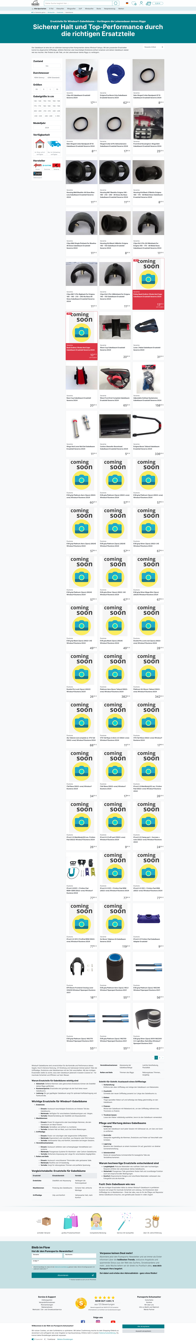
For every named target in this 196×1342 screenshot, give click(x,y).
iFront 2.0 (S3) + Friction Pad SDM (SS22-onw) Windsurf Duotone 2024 (147, 888)
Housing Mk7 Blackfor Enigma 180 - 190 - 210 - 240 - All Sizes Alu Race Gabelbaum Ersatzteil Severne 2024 (114, 193)
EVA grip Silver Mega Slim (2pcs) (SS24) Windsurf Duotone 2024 (146, 592)
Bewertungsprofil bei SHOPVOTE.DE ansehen (104, 1307)
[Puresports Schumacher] (35, 3)
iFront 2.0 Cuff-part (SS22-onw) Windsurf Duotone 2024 (112, 837)
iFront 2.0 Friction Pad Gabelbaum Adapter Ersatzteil (146, 939)
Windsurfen (89, 9)
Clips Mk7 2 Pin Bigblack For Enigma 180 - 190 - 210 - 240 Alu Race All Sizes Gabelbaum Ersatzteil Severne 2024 (81, 296)
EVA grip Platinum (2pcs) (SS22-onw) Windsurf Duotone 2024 (115, 495)
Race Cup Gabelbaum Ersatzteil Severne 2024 (79, 398)
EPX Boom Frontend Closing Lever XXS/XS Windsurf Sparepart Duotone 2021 (81, 988)
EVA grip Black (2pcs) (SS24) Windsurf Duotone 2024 (111, 640)
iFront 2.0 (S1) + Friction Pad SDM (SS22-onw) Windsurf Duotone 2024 (114, 888)
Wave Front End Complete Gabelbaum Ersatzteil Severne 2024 (115, 398)
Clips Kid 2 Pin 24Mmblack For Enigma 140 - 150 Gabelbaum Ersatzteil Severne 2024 (115, 295)
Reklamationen (47, 1307)
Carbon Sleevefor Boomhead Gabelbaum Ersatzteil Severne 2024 (114, 446)
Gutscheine (149, 1300)
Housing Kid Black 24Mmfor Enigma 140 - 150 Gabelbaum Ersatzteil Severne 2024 (114, 244)
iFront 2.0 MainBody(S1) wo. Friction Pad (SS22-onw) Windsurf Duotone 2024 (147, 787)
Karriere (149, 1302)
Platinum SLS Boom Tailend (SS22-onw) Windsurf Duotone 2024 (146, 689)
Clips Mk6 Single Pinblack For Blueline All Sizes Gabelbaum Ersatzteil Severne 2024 (81, 244)
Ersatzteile (60, 12)
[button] (155, 3)
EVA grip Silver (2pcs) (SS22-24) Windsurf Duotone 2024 (146, 543)
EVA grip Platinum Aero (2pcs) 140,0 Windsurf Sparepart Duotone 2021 (114, 987)
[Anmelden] (141, 3)
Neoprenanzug (109, 9)
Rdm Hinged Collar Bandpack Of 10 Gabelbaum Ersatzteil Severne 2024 (80, 143)
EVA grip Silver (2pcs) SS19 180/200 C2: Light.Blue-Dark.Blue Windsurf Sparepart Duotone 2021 (147, 1039)
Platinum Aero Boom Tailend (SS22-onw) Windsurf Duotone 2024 (114, 689)
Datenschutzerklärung (107, 1333)
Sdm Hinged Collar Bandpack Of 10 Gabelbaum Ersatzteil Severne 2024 (147, 95)
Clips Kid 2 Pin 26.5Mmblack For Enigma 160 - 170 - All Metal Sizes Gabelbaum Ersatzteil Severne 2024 (147, 244)
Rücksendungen (47, 1305)
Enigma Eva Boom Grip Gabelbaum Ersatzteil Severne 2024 (113, 95)
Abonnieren (63, 1275)
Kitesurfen (60, 9)
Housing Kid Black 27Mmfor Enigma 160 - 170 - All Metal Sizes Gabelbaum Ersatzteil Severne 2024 (148, 193)
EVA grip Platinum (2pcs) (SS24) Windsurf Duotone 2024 (112, 543)
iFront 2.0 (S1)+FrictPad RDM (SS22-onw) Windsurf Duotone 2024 (81, 939)
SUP (80, 9)
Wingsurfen (71, 9)
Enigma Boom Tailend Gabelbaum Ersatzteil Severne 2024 (146, 446)
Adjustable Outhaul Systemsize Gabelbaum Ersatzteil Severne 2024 (147, 398)
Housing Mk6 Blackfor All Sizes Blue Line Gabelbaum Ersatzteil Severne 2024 (80, 193)
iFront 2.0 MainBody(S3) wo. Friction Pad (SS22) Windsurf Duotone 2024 (81, 837)
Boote (99, 9)
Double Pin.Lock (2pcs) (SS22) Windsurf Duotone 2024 (79, 689)
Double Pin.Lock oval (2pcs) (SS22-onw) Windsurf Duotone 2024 (147, 640)
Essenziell (38, 1339)
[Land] (127, 3)
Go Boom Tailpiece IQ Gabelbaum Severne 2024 (113, 939)
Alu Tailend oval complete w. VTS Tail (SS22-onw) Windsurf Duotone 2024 (81, 737)
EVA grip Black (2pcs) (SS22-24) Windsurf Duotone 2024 (79, 640)
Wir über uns (149, 1305)
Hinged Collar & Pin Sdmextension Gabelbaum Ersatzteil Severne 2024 (114, 143)
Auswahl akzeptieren (143, 1331)
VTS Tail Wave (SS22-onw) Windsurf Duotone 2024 (147, 737)
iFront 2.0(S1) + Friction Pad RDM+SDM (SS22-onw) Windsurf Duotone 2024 (80, 889)
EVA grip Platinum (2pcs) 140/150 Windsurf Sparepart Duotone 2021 (113, 1038)
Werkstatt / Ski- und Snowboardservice (47, 1309)
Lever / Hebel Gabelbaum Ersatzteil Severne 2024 (146, 347)
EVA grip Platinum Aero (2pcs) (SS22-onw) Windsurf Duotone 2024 (81, 495)
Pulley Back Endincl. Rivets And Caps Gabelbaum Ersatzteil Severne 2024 (147, 294)
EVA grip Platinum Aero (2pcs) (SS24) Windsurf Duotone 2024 (81, 543)
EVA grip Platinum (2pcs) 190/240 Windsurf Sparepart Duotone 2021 (146, 987)
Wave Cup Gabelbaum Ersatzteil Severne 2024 (112, 347)
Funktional (51, 1339)
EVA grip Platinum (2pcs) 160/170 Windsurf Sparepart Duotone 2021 (80, 1038)
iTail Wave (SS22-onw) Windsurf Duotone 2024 (113, 786)
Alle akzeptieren (143, 1326)
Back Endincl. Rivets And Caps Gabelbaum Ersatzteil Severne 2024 (80, 347)
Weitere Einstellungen (65, 1339)
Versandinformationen (47, 1302)
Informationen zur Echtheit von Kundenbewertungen (104, 1310)
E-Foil (51, 9)
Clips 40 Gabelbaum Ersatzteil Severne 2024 (78, 95)
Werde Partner (149, 1309)
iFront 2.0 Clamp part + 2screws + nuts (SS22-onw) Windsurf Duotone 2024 (147, 838)
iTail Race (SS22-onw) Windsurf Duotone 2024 (79, 786)
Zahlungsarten (47, 1300)
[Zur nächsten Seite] (162, 1058)
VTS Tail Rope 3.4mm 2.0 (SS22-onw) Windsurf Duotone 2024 (114, 737)
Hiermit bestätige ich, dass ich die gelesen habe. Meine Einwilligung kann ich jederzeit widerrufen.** (64, 1268)
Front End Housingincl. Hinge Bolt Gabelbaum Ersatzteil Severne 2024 (147, 143)
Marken (121, 9)
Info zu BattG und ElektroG (149, 1307)
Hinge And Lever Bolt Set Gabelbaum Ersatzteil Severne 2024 (81, 446)
